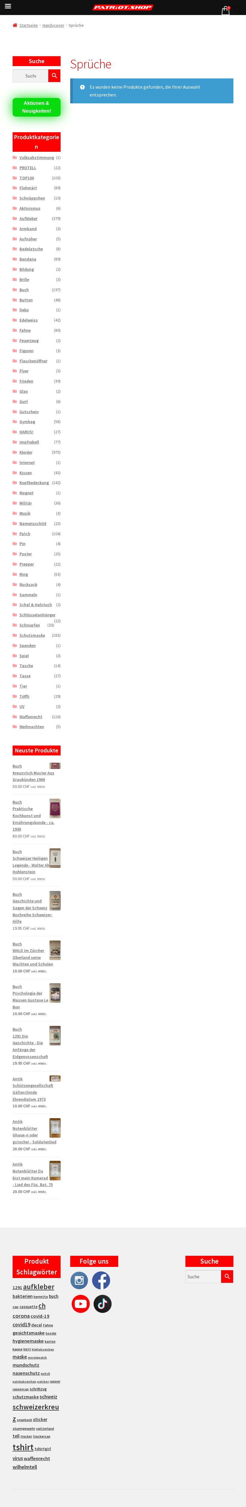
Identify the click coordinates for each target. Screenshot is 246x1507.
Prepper (27, 564)
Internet (27, 462)
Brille (24, 279)
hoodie (51, 1333)
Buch (24, 289)
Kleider (26, 452)
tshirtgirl (42, 1448)
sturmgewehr (24, 1428)
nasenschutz (26, 1373)
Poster (26, 554)
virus (18, 1458)
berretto (41, 1296)
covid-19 (40, 1316)
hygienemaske (28, 1341)
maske (20, 1356)
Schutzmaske (32, 635)
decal (36, 1325)
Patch (25, 533)
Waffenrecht (31, 716)
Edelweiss (29, 320)
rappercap (21, 1389)
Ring (24, 574)
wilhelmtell (25, 1467)
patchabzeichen (24, 1381)
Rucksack (28, 584)
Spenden (28, 645)
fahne (48, 1325)
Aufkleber (29, 218)
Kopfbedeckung (34, 482)
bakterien (23, 1296)
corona (21, 1315)
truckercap (41, 1436)
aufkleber (38, 1286)
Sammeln (28, 594)
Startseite (29, 25)
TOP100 (27, 178)
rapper (55, 1381)
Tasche (26, 665)
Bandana (28, 259)
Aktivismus (30, 208)
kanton (50, 1341)
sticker (40, 1419)
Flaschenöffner (33, 361)
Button (26, 300)
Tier (23, 686)
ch (42, 1305)
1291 (17, 1287)
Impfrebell (29, 442)
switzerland (45, 1428)
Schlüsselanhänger (38, 615)
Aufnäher (28, 239)
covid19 (21, 1324)
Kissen (26, 472)
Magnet (27, 493)
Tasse (25, 676)
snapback (24, 1419)
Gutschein (29, 411)
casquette (29, 1306)
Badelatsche (31, 249)
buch (53, 1296)
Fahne (25, 330)
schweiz (48, 1396)
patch (45, 1373)
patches (43, 1381)
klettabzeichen (43, 1349)
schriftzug (38, 1389)
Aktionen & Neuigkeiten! (36, 107)
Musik (25, 513)
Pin (23, 543)
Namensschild (33, 523)
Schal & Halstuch (36, 604)
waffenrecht (37, 1458)
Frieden (26, 381)
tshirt (23, 1447)
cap (16, 1306)
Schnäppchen (32, 198)
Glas (24, 391)
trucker (26, 1436)
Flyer (24, 371)
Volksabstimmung (37, 157)
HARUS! (26, 432)
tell (16, 1436)
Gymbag (27, 421)
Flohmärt (28, 188)
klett (27, 1349)
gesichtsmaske (29, 1333)
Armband (28, 228)
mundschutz (26, 1365)
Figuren (27, 350)
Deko (24, 310)
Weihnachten (32, 726)
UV (22, 706)
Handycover (53, 25)
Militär (26, 503)
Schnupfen (30, 625)
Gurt (24, 401)
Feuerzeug (29, 340)
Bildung (27, 269)
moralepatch (37, 1357)
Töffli (24, 696)
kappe (17, 1349)
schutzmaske (26, 1397)
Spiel (24, 655)
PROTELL (28, 167)
